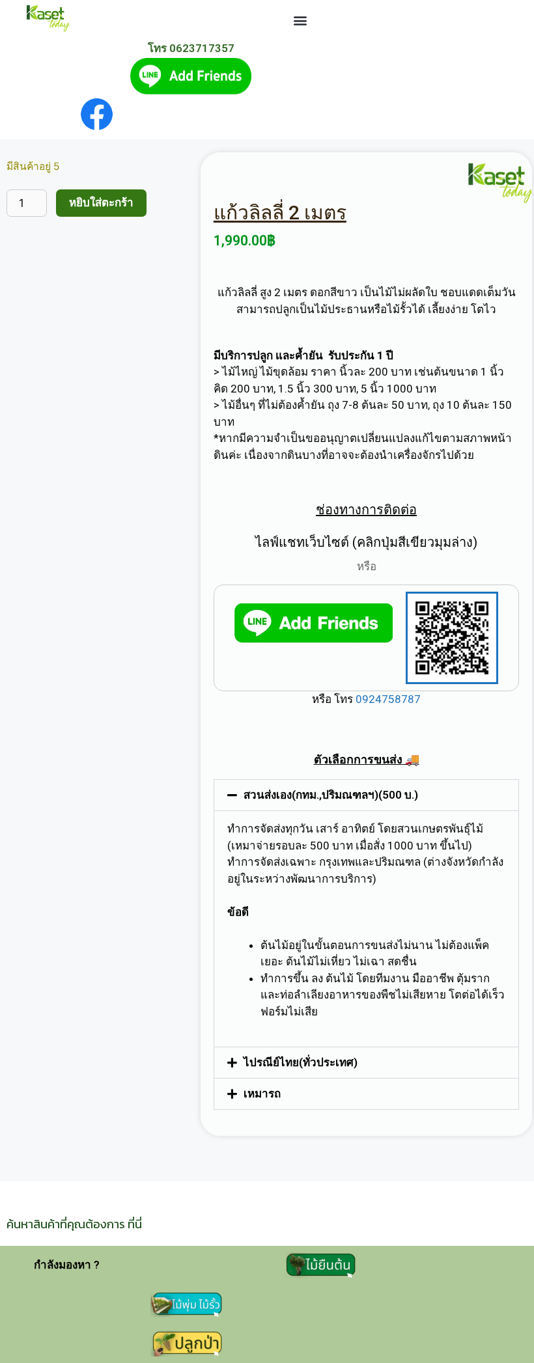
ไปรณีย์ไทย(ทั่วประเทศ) (301, 1062)
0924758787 (387, 699)
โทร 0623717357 (191, 48)
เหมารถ (262, 1093)
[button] (300, 20)
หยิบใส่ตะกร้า (101, 202)
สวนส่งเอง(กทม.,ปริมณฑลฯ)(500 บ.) (331, 794)
